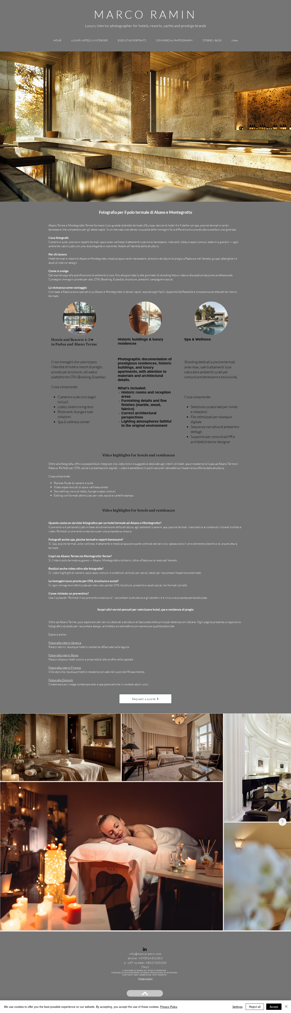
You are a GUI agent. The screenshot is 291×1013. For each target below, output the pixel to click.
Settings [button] (237, 1007)
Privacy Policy (168, 1007)
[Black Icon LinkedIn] (144, 949)
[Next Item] (282, 822)
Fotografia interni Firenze (64, 668)
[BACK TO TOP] (145, 993)
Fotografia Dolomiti (60, 680)
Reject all (255, 1007)
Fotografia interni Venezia (64, 643)
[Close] (286, 1007)
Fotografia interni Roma (63, 655)
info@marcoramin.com (145, 953)
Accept (274, 1007)
